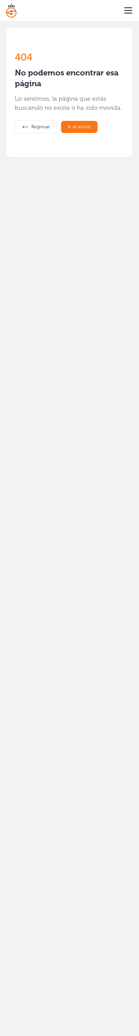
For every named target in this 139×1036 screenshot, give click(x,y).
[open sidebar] (128, 10)
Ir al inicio (79, 127)
